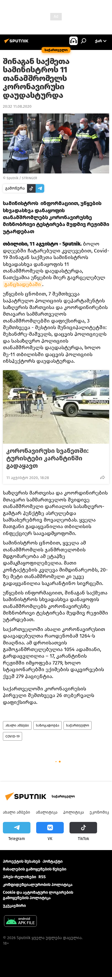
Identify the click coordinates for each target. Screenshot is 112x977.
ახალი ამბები (17, 725)
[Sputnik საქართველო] (17, 43)
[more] (102, 477)
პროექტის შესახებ (21, 861)
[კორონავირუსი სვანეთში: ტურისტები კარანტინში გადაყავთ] (56, 407)
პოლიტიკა (73, 812)
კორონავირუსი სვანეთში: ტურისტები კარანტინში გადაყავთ (47, 458)
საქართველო (77, 725)
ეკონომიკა (100, 812)
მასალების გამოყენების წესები (34, 869)
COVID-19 (12, 736)
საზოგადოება (47, 725)
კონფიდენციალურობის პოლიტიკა (37, 884)
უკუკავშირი (14, 905)
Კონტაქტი (53, 861)
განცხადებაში (22, 284)
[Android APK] (20, 921)
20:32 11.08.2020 (17, 106)
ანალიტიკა (46, 812)
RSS (42, 876)
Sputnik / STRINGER (22, 178)
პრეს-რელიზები (19, 876)
